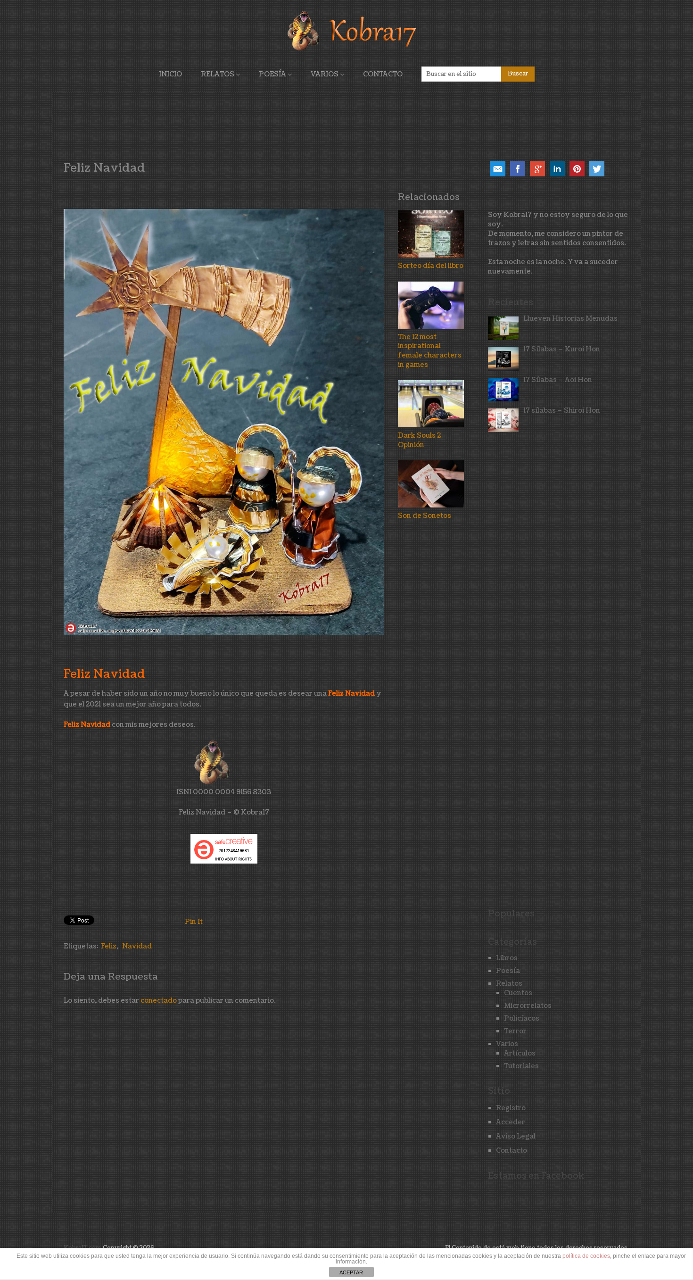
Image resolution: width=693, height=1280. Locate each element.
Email (497, 168)
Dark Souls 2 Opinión (419, 440)
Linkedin (557, 168)
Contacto (383, 74)
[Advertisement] (346, 125)
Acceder (510, 1122)
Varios (324, 74)
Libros (507, 958)
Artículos (520, 1053)
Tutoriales (521, 1066)
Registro (511, 1108)
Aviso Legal (516, 1136)
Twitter (596, 168)
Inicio (170, 74)
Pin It (194, 921)
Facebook (517, 168)
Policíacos (521, 1018)
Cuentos (518, 993)
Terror (515, 1031)
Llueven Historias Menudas (570, 318)
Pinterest (577, 168)
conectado (158, 1000)
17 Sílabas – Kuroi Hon (561, 349)
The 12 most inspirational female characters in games (430, 350)
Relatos (217, 74)
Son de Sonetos (424, 515)
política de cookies (586, 1256)
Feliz (108, 946)
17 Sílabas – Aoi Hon (557, 379)
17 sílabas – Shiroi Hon (561, 410)
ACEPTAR (351, 1272)
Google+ (537, 168)
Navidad (137, 946)
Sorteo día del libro (430, 265)
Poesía (272, 74)
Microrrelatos (528, 1005)
